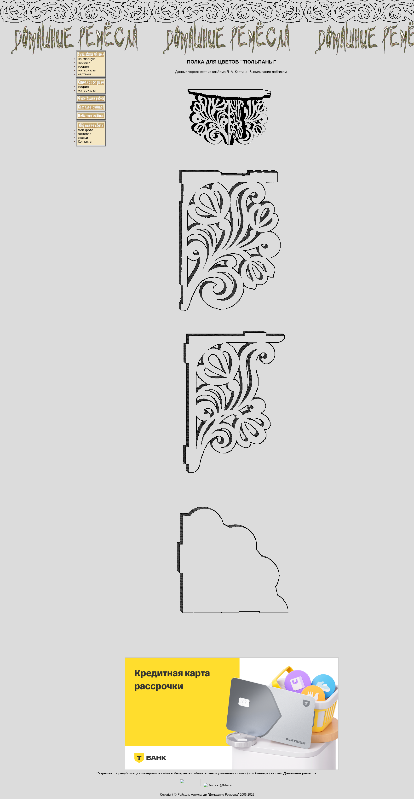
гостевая (85, 134)
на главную (87, 59)
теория (83, 66)
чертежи (84, 74)
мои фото (85, 130)
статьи (83, 137)
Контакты (85, 141)
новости (84, 62)
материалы (87, 70)
